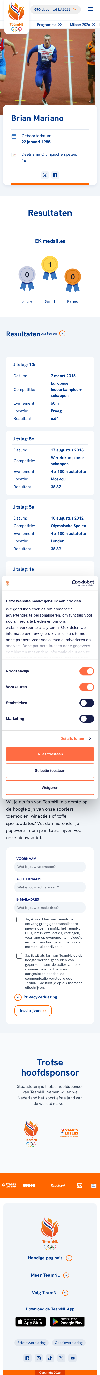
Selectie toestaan (50, 770)
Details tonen (72, 738)
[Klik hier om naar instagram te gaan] (39, 1358)
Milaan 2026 (80, 24)
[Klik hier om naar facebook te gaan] (27, 1358)
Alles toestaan (50, 754)
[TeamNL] (31, 1132)
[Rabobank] (58, 1185)
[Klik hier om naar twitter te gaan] (61, 1358)
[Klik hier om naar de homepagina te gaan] (16, 17)
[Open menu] (91, 9)
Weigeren (50, 787)
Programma (46, 24)
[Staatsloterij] (9, 1185)
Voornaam (26, 858)
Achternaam (28, 879)
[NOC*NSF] (93, 1185)
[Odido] (29, 1185)
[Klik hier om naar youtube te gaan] (72, 1358)
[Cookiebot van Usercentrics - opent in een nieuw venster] (72, 583)
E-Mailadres (27, 899)
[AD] (79, 1185)
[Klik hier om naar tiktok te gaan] (50, 1358)
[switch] (86, 687)
